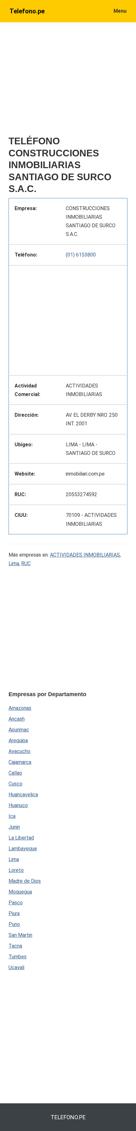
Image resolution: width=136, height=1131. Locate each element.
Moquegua (20, 892)
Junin (14, 827)
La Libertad (21, 838)
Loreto (16, 870)
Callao (15, 773)
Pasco (16, 903)
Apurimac (19, 730)
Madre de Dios (25, 881)
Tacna (15, 946)
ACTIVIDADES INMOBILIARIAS (85, 555)
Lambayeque (23, 849)
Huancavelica (23, 795)
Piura (14, 913)
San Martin (20, 935)
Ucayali (16, 967)
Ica (12, 816)
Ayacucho (19, 751)
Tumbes (18, 957)
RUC (26, 563)
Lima (14, 563)
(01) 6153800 (81, 255)
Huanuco (18, 805)
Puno (14, 924)
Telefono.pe (27, 11)
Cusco (15, 784)
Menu (120, 11)
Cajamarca (20, 762)
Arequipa (18, 740)
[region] (68, 319)
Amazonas (20, 708)
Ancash (17, 719)
